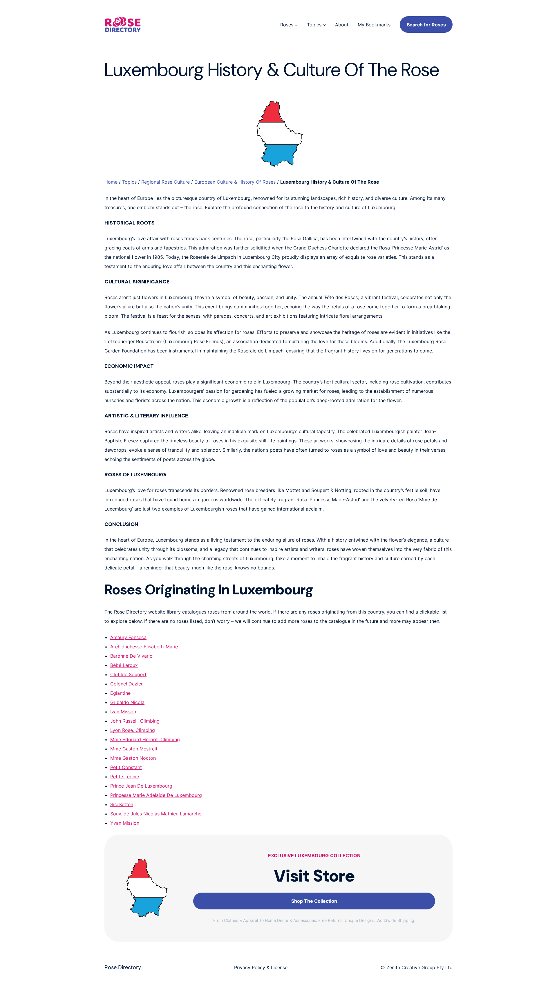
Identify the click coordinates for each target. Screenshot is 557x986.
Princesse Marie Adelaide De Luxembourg (156, 795)
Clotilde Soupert (128, 674)
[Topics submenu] (324, 24)
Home (110, 182)
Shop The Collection (314, 901)
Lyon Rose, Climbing (132, 730)
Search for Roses (426, 25)
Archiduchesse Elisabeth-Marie (144, 647)
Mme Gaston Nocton (133, 758)
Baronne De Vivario (131, 656)
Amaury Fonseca (128, 637)
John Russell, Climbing (135, 721)
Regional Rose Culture (165, 182)
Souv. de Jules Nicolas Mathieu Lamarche (155, 814)
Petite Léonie (124, 776)
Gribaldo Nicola (127, 702)
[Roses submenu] (296, 24)
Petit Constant (126, 767)
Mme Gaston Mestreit (134, 749)
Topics (129, 182)
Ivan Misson (123, 711)
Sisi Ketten (121, 804)
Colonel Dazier (126, 684)
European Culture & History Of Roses (235, 182)
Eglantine (120, 693)
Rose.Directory (122, 967)
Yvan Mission (124, 823)
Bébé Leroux (124, 665)
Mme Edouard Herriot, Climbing (145, 739)
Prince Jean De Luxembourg (141, 786)
